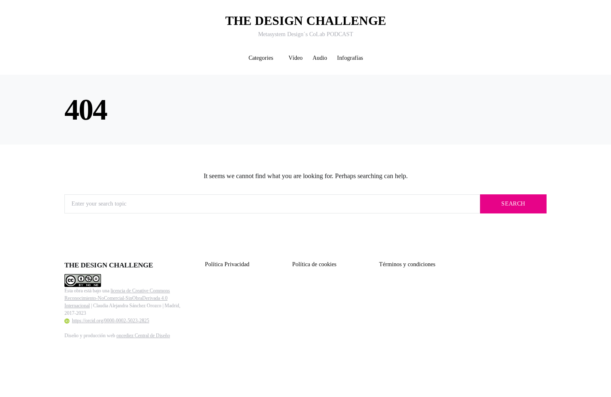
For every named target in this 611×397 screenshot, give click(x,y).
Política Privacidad (227, 264)
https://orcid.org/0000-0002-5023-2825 (110, 320)
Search (513, 204)
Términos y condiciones (407, 264)
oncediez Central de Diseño (143, 335)
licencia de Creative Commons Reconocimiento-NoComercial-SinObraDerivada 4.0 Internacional (117, 298)
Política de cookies (314, 264)
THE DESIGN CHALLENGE (305, 20)
